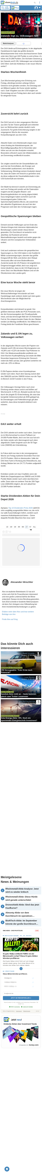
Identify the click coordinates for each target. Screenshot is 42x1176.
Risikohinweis (26, 1011)
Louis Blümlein (30, 677)
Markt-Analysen (8, 43)
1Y (27, 527)
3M (19, 527)
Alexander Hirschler (33, 15)
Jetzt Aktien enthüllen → (21, 998)
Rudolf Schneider (29, 653)
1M (15, 527)
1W (11, 527)
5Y (30, 527)
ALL (34, 527)
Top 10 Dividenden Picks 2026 (20, 508)
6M (23, 527)
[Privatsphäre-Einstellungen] (6, 1169)
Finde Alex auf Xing (10, 619)
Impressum (19, 1011)
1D (7, 527)
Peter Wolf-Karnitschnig (26, 701)
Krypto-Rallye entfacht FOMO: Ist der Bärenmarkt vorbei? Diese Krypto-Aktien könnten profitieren (20, 956)
